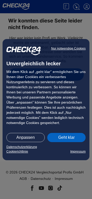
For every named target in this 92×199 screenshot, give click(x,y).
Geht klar (66, 137)
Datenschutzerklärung (21, 147)
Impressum (78, 151)
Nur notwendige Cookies (68, 48)
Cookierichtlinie (17, 151)
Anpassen (25, 137)
